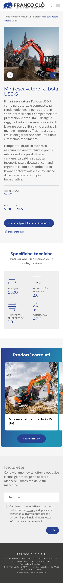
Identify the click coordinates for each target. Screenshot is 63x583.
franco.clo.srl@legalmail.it (31, 564)
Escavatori (34, 16)
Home (7, 16)
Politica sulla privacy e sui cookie (31, 572)
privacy (30, 510)
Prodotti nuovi (19, 16)
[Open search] (50, 5)
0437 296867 (47, 558)
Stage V (8, 194)
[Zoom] (10, 75)
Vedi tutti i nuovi (31, 438)
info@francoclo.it (38, 561)
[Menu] (58, 5)
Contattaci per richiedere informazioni (29, 223)
